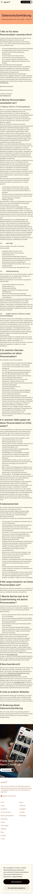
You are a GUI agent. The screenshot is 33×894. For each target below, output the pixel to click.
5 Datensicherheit (9, 504)
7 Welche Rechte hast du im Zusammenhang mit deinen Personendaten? (14, 599)
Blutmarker (4, 819)
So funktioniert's (6, 812)
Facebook (22, 806)
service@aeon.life (5, 95)
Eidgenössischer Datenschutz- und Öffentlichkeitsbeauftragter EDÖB (15, 674)
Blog (2, 832)
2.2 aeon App (6, 243)
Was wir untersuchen (7, 815)
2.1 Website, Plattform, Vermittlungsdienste (15, 107)
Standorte (4, 809)
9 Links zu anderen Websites (14, 691)
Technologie (4, 825)
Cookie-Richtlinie (17, 877)
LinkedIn (22, 812)
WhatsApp (22, 815)
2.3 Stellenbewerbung (9, 271)
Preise (3, 822)
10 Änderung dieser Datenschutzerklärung (11, 706)
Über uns (3, 829)
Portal (2, 839)
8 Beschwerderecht (10, 664)
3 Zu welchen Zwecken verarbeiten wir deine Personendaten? (12, 353)
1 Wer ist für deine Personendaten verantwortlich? (16, 33)
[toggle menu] (2, 2)
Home (3, 806)
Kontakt (3, 835)
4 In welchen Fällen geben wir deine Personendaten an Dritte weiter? (16, 423)
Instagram (22, 809)
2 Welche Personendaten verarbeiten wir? (13, 101)
